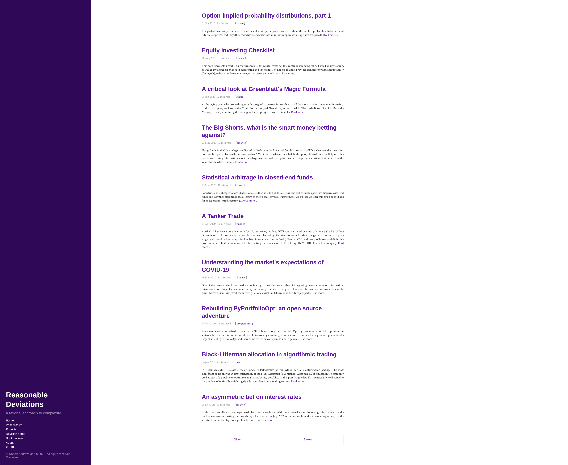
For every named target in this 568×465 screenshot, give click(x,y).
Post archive (14, 425)
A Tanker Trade (223, 216)
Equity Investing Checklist (238, 50)
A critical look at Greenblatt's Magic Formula (264, 89)
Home (10, 420)
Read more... (330, 35)
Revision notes (15, 433)
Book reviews (15, 438)
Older (237, 439)
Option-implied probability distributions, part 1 (266, 15)
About (10, 442)
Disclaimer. (13, 457)
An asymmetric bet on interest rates (252, 397)
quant (239, 97)
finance (239, 23)
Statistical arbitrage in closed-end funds (257, 177)
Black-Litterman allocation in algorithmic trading (269, 354)
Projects (11, 429)
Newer (308, 439)
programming (245, 323)
